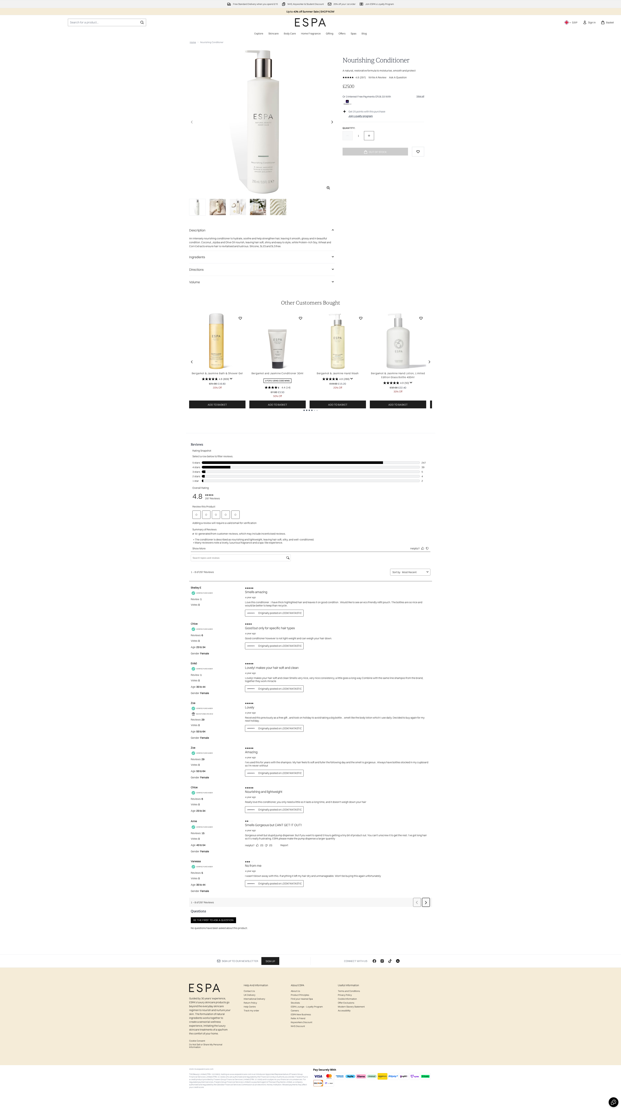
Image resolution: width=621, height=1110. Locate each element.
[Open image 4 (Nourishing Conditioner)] (258, 207)
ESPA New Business (301, 1014)
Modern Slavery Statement (351, 1006)
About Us (295, 991)
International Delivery (254, 998)
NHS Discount (298, 1026)
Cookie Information (347, 998)
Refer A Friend (298, 1018)
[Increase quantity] (369, 135)
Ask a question (398, 77)
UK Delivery (249, 994)
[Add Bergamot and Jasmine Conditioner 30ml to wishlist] (300, 318)
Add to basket (217, 404)
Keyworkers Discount (301, 1022)
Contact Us (249, 991)
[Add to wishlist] (418, 151)
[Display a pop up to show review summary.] (231, 378)
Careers (295, 1010)
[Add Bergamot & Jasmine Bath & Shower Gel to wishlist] (240, 318)
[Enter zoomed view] (328, 188)
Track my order (251, 1010)
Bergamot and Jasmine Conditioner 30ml (277, 373)
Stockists (295, 1002)
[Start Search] (142, 22)
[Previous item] (191, 361)
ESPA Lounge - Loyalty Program (307, 1006)
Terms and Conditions (349, 991)
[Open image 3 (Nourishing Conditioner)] (238, 207)
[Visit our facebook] (374, 961)
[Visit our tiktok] (390, 961)
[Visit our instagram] (382, 961)
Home (193, 42)
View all (420, 96)
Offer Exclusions (346, 1002)
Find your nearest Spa (302, 998)
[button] (613, 1102)
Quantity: (349, 128)
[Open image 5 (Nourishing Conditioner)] (278, 207)
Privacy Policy (345, 994)
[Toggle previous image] (191, 122)
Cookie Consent (197, 1040)
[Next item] (429, 361)
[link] (589, 22)
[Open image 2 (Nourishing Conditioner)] (218, 207)
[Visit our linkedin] (398, 961)
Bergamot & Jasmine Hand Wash (338, 373)
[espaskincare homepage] (310, 22)
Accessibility (344, 1010)
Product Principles (300, 994)
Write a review (377, 77)
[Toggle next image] (332, 122)
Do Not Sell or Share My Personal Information (205, 1045)
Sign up (270, 961)
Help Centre (250, 1006)
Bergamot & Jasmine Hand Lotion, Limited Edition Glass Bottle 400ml (398, 375)
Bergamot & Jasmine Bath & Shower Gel (217, 373)
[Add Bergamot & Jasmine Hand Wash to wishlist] (361, 318)
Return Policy (250, 1002)
